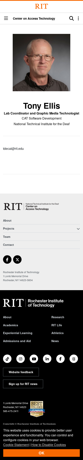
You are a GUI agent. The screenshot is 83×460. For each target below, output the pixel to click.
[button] (6, 18)
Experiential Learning (17, 333)
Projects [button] (8, 228)
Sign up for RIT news (23, 384)
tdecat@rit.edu (13, 148)
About (7, 220)
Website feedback (21, 372)
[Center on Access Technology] (32, 207)
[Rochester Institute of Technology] (41, 6)
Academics (10, 325)
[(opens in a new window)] (7, 259)
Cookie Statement (16, 444)
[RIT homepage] (33, 303)
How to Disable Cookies (48, 444)
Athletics (57, 333)
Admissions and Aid (17, 341)
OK (41, 453)
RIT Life (56, 325)
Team (6, 237)
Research (57, 317)
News (55, 341)
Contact (8, 245)
